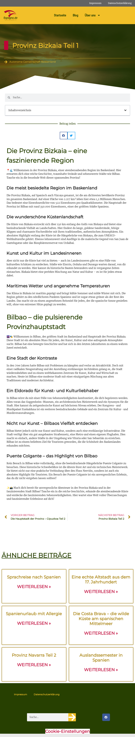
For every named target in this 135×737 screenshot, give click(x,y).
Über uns (90, 15)
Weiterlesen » (34, 586)
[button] (125, 110)
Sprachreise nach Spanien (34, 576)
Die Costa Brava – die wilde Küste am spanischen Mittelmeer (101, 618)
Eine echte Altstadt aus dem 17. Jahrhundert (101, 579)
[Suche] (72, 717)
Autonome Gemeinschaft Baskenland (32, 61)
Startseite (60, 15)
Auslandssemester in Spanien (101, 657)
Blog (75, 15)
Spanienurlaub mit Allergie (34, 613)
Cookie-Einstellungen (67, 731)
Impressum (95, 3)
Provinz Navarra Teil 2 (34, 655)
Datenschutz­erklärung (120, 3)
